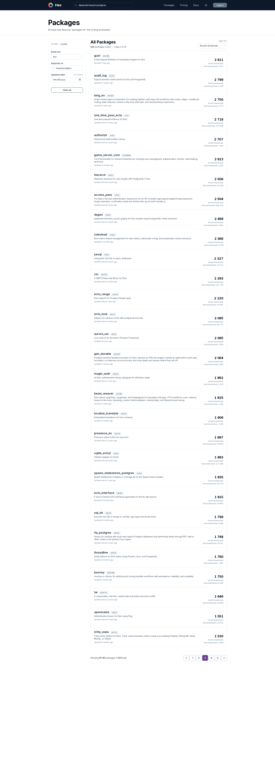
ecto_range (102, 294)
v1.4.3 (139, 473)
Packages (169, 5)
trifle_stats (101, 632)
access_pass (103, 194)
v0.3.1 (111, 76)
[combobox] (103, 5)
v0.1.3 (112, 314)
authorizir (100, 135)
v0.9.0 (113, 553)
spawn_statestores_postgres (114, 473)
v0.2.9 (117, 434)
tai (96, 592)
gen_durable (102, 353)
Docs (196, 5)
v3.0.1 (108, 215)
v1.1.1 (126, 116)
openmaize (101, 612)
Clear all (67, 90)
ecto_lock (100, 314)
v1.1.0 (117, 195)
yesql (98, 254)
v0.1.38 (106, 56)
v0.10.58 (110, 573)
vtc (96, 274)
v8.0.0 (119, 493)
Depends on (57, 63)
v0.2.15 (117, 354)
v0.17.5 (104, 275)
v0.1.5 (113, 334)
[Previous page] (186, 658)
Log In (220, 5)
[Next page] (224, 658)
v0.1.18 (119, 394)
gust (97, 55)
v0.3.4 (116, 533)
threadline (101, 552)
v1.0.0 (112, 235)
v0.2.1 (110, 175)
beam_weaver (104, 393)
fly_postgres (102, 532)
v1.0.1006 (126, 155)
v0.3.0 (115, 294)
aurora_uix (101, 334)
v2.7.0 (114, 632)
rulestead (100, 234)
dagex (98, 214)
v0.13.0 (110, 96)
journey (99, 572)
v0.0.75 (103, 593)
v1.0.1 (112, 135)
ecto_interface (104, 493)
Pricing (183, 5)
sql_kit (98, 512)
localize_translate (106, 413)
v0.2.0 (115, 374)
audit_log (100, 75)
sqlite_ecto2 (102, 453)
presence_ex (103, 433)
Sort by (223, 41)
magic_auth (102, 373)
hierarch (100, 175)
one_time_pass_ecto (108, 115)
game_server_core (107, 155)
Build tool (56, 52)
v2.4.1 (116, 453)
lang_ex (99, 95)
